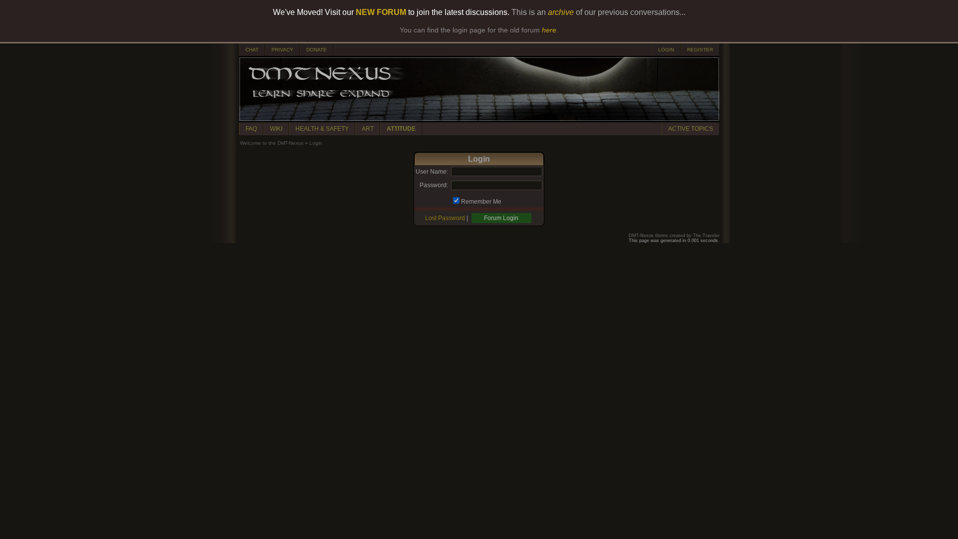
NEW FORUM (381, 12)
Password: (434, 185)
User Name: (432, 171)
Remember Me (481, 201)
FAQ (251, 128)
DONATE (316, 49)
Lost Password (445, 218)
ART (368, 128)
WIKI (276, 128)
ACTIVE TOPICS (690, 128)
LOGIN (666, 49)
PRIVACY (282, 49)
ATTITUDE (401, 128)
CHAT (251, 49)
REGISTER (700, 49)
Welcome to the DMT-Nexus (271, 143)
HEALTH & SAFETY (322, 128)
